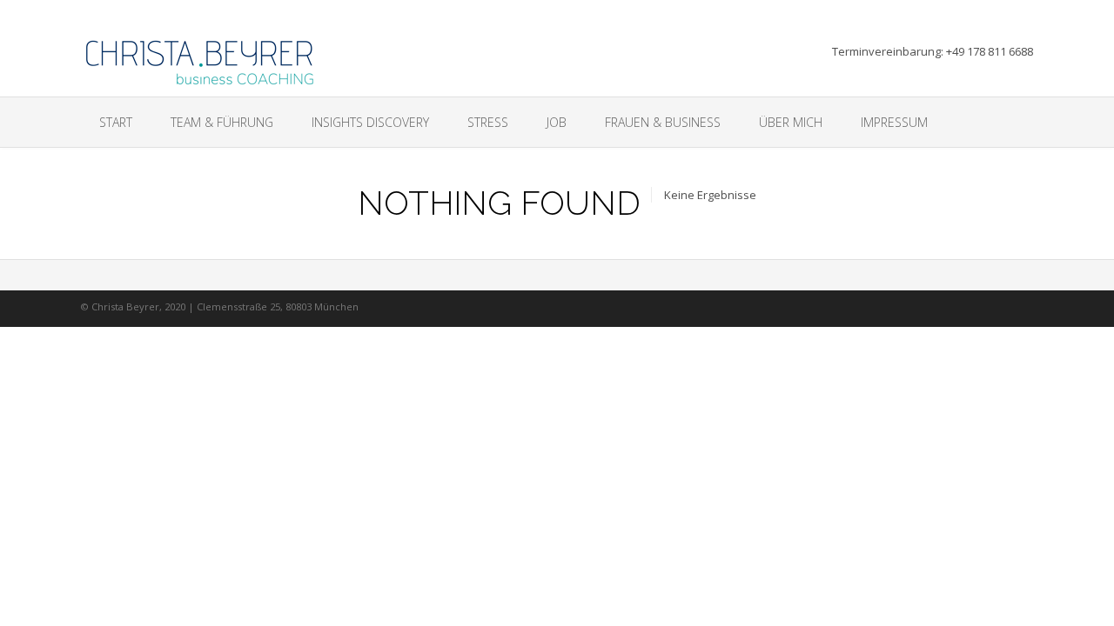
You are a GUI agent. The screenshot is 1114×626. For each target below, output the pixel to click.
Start (115, 122)
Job (557, 122)
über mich (790, 122)
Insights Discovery (370, 122)
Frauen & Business (663, 122)
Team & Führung (222, 122)
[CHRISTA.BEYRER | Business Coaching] (202, 57)
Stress (487, 122)
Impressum (894, 122)
